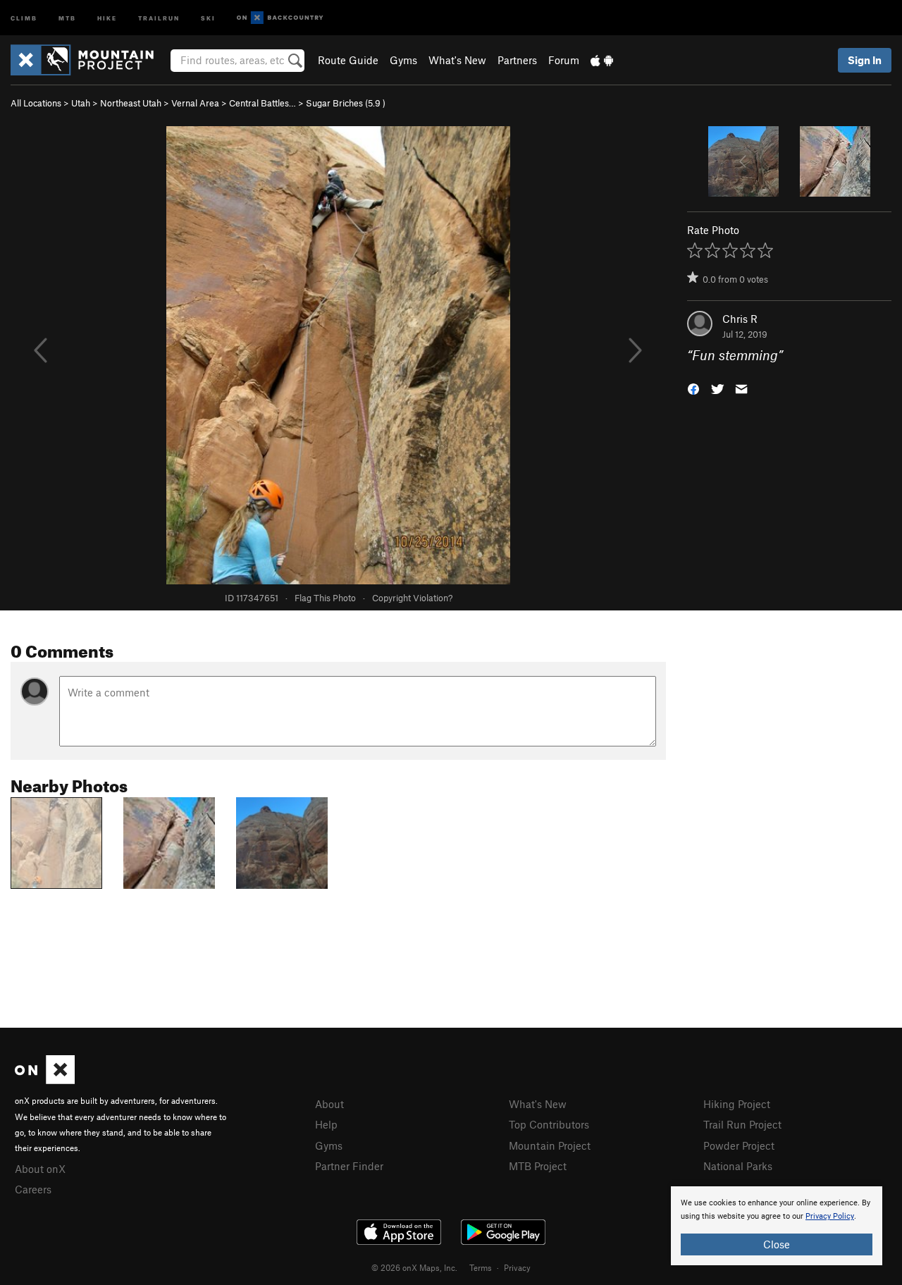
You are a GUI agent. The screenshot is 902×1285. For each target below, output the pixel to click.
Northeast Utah (130, 103)
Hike (107, 17)
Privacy (517, 1267)
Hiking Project (736, 1104)
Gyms (403, 60)
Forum (563, 60)
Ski (208, 17)
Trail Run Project (742, 1124)
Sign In (865, 60)
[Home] (89, 59)
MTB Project (538, 1166)
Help (326, 1124)
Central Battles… (262, 103)
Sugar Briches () (345, 103)
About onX (40, 1168)
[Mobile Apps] (602, 60)
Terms (480, 1267)
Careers (33, 1189)
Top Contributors (549, 1124)
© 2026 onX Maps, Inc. (414, 1267)
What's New (457, 60)
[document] (776, 1225)
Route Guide (348, 60)
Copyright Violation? (412, 597)
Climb (24, 17)
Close (776, 1244)
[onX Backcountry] (280, 18)
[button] (693, 388)
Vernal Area (195, 103)
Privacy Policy (829, 1216)
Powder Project (738, 1145)
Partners (517, 60)
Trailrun (159, 17)
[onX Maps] (45, 1080)
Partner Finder (349, 1166)
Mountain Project (550, 1145)
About (329, 1104)
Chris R (740, 318)
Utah (80, 103)
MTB (67, 17)
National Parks (737, 1166)
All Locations (36, 103)
